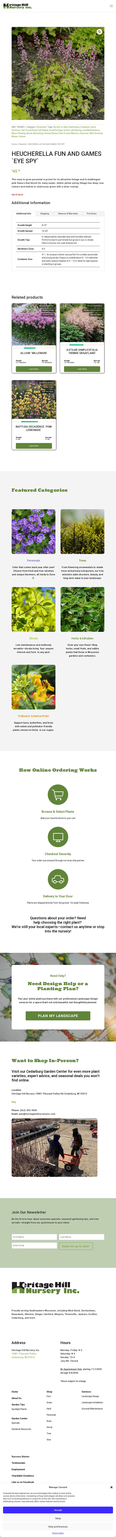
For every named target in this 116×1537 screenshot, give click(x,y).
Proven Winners (71, 133)
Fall (23, 130)
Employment (18, 1469)
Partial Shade (50, 133)
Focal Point (31, 130)
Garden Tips (18, 1404)
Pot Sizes (92, 213)
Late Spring (76, 130)
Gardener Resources (21, 1429)
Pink (60, 133)
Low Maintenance (91, 130)
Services (86, 1391)
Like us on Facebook (23, 1482)
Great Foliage (56, 130)
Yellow (22, 136)
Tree (49, 1433)
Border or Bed (60, 127)
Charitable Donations (23, 1475)
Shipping (44, 213)
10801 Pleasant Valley (24, 1353)
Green (66, 130)
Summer (84, 133)
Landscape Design (90, 1396)
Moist (29, 133)
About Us (16, 1398)
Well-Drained (96, 133)
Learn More (34, 369)
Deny (58, 1518)
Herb (49, 1408)
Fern (49, 1396)
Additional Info (23, 213)
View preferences (58, 1526)
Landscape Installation (92, 1402)
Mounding (38, 133)
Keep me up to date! (76, 1246)
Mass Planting (19, 133)
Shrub (49, 1427)
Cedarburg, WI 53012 (23, 1357)
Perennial (41, 127)
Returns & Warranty (68, 213)
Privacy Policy (58, 1533)
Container (85, 127)
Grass (49, 1402)
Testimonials (18, 1463)
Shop (49, 1391)
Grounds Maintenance (92, 1408)
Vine (49, 1439)
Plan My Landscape (58, 1016)
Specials (16, 1423)
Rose (49, 1421)
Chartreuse (73, 127)
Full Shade (43, 130)
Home (14, 144)
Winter (15, 136)
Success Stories (20, 1456)
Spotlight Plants (19, 1409)
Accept (58, 1510)
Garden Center (19, 1418)
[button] (111, 1487)
